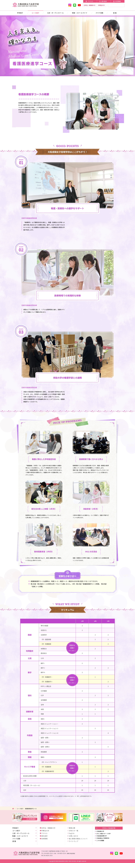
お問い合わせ (73, 836)
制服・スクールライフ (79, 13)
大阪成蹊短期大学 (101, 836)
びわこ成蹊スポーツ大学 (103, 833)
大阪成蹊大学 (100, 831)
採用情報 (118, 1)
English (71, 833)
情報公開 (72, 828)
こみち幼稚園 (100, 840)
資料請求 (104, 1)
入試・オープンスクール (55, 13)
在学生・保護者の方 (89, 5)
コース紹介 (35, 13)
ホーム (13, 808)
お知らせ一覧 (73, 830)
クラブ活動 (99, 13)
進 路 (115, 13)
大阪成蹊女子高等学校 (102, 838)
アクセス (90, 1)
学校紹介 (20, 13)
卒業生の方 (101, 5)
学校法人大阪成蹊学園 (108, 828)
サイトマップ (73, 841)
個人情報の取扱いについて (78, 839)
